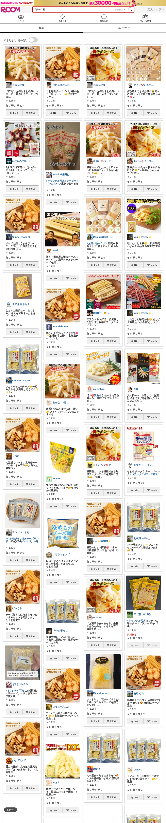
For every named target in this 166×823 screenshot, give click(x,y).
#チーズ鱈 (149, 474)
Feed (21, 18)
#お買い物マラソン (97, 243)
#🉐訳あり (95, 395)
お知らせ (104, 18)
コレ (15, 113)
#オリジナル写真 (15, 690)
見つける (62, 18)
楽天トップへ (155, 9)
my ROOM (145, 18)
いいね (32, 113)
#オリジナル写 (30, 541)
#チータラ (70, 180)
